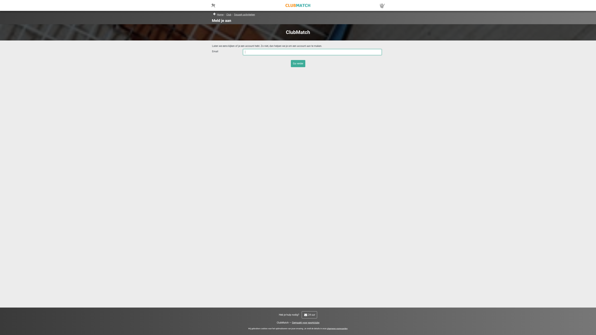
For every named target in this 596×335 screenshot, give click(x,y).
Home (220, 14)
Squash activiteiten (244, 14)
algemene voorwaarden (337, 328)
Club (228, 14)
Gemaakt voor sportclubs (305, 322)
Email (215, 51)
